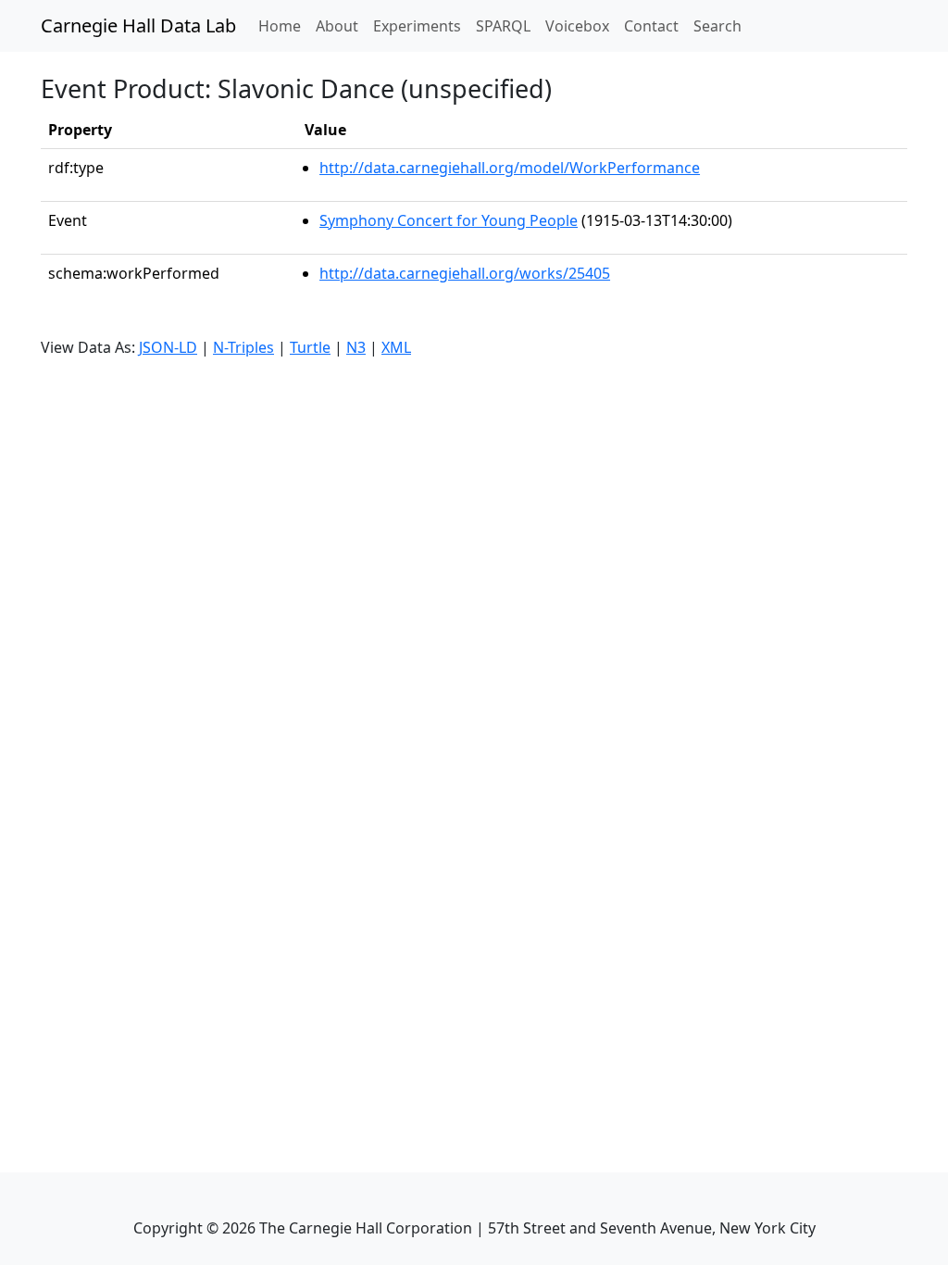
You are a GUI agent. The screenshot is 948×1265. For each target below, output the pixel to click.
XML (396, 347)
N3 (356, 347)
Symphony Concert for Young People (448, 220)
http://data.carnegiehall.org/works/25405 (464, 273)
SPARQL (503, 26)
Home (283, 25)
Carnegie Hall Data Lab (138, 25)
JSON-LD (168, 347)
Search (717, 26)
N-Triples (243, 347)
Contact (651, 26)
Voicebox (577, 26)
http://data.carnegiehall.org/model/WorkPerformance (509, 167)
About (337, 26)
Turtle (310, 347)
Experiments (417, 26)
